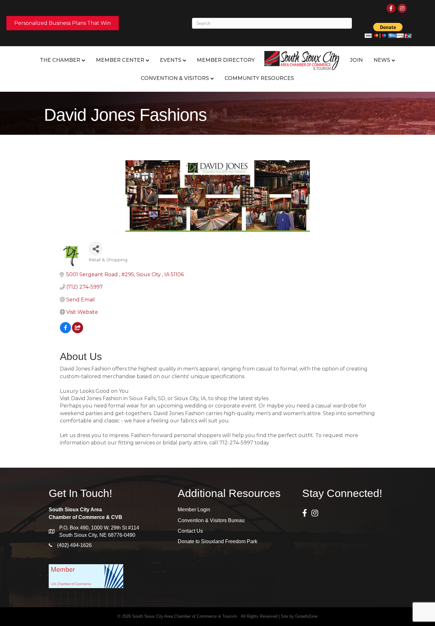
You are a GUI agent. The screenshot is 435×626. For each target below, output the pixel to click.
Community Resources (259, 78)
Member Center (120, 60)
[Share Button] (96, 248)
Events (170, 60)
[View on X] (77, 331)
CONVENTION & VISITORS (175, 78)
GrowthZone (306, 616)
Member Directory (226, 60)
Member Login (194, 509)
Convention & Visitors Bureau (211, 520)
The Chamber (60, 60)
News (382, 60)
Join (356, 60)
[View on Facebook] (65, 331)
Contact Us (190, 531)
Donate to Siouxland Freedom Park (217, 541)
